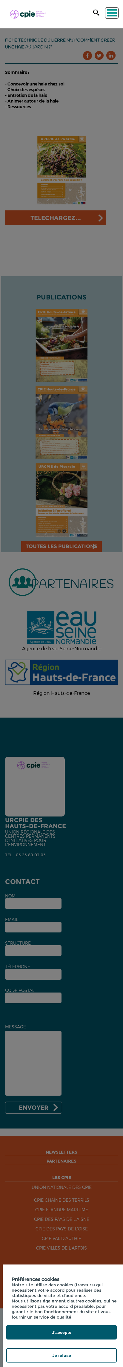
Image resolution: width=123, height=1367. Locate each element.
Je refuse (61, 1355)
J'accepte (61, 1332)
